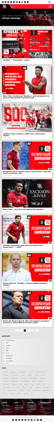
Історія (30, 387)
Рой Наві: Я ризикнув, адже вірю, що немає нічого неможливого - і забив (23, 246)
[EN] (14, 6)
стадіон (32, 384)
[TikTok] (22, 2)
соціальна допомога (25, 381)
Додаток (42, 411)
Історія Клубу (18, 405)
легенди (23, 375)
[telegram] (11, 2)
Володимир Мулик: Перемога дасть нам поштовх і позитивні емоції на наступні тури (27, 172)
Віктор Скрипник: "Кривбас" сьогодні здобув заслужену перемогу (25, 284)
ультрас (28, 390)
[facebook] (8, 2)
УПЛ (49, 384)
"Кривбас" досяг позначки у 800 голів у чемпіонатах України (24, 135)
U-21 (3, 407)
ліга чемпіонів (24, 378)
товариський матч (22, 372)
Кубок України (6, 384)
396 (36, 330)
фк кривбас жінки (14, 381)
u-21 (32, 393)
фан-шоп (38, 384)
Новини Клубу (5, 411)
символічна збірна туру (41, 372)
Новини (10, 16)
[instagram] (14, 2)
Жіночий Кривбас (6, 409)
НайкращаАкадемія (46, 390)
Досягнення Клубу (19, 407)
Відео (41, 407)
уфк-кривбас (37, 387)
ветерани (19, 393)
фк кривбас (5, 372)
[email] (25, 2)
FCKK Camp (5, 393)
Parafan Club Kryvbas (11, 390)
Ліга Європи (21, 390)
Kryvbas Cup (40, 381)
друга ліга (31, 372)
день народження (33, 378)
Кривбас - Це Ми (6, 387)
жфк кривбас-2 (6, 378)
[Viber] (19, 2)
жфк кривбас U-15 (46, 387)
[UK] (11, 6)
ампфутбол (26, 393)
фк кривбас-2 (5, 375)
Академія (26, 384)
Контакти (42, 409)
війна (44, 384)
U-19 (20, 384)
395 (34, 330)
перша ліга (42, 378)
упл (13, 387)
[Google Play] (6, 2)
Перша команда (18, 16)
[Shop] (28, 2)
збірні (18, 387)
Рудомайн (30, 375)
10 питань (37, 375)
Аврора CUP (24, 387)
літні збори (5, 381)
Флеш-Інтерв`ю (15, 378)
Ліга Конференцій (36, 390)
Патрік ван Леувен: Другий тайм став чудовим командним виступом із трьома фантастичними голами (26, 322)
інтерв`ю (34, 381)
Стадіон (16, 409)
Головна (4, 16)
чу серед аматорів (15, 375)
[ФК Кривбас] (4, 6)
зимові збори (13, 372)
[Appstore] (3, 2)
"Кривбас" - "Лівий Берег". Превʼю (16, 60)
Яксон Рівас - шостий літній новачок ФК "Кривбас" (23, 209)
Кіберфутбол (14, 384)
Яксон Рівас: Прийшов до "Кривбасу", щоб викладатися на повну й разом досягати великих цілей (26, 97)
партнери (43, 375)
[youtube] (17, 2)
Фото (41, 405)
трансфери (12, 393)
